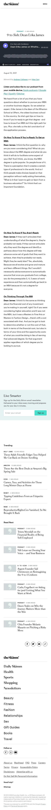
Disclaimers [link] (9, 771)
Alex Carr (35, 79)
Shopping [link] (11, 682)
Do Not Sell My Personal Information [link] (21, 776)
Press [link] (33, 762)
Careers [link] (42, 762)
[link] (11, 4)
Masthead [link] (19, 762)
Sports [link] (8, 677)
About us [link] (8, 762)
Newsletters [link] (12, 688)
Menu (45, 4)
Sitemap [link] (7, 787)
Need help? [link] (8, 782)
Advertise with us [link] (24, 771)
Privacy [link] (14, 767)
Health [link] (8, 672)
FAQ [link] (27, 762)
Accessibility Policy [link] (29, 767)
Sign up (41, 413)
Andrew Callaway (21, 79)
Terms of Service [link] (17, 806)
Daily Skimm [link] (13, 666)
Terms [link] (6, 767)
